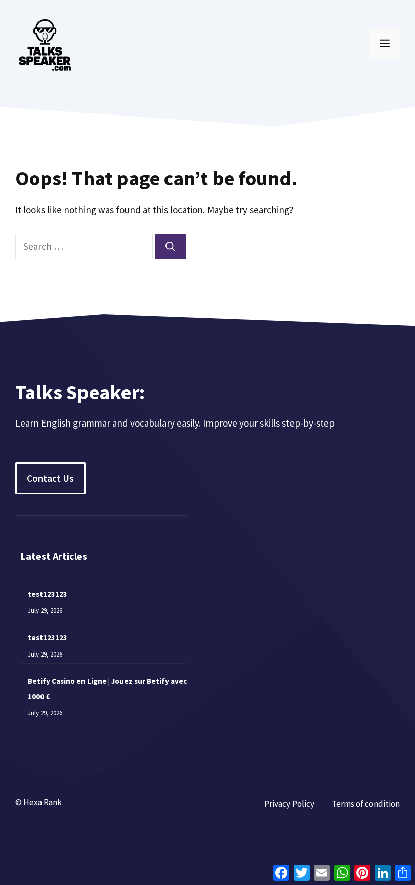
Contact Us (50, 478)
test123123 (47, 594)
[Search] (170, 246)
